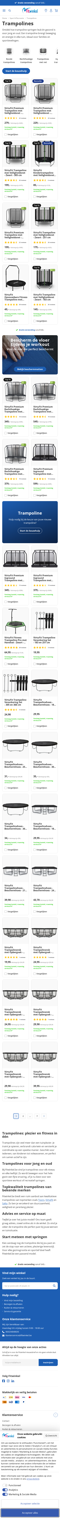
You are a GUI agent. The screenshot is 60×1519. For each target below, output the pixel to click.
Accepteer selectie (30, 1503)
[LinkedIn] (12, 1381)
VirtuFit (49, 1199)
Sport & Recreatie (17, 18)
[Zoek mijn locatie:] (41, 10)
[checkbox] (11, 1485)
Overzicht (52, 1435)
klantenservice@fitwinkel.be (19, 1335)
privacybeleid (33, 1478)
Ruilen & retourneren (14, 1307)
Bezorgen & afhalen (13, 1304)
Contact (5, 1421)
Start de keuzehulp (30, 530)
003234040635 (12, 1331)
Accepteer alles (30, 1512)
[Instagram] (8, 1381)
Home (4, 18)
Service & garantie (12, 1311)
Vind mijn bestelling (13, 1300)
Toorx (41, 1199)
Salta (4, 1203)
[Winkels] (45, 10)
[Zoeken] (9, 10)
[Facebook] (3, 1381)
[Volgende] (44, 1116)
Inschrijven (48, 1362)
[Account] (51, 10)
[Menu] (4, 10)
